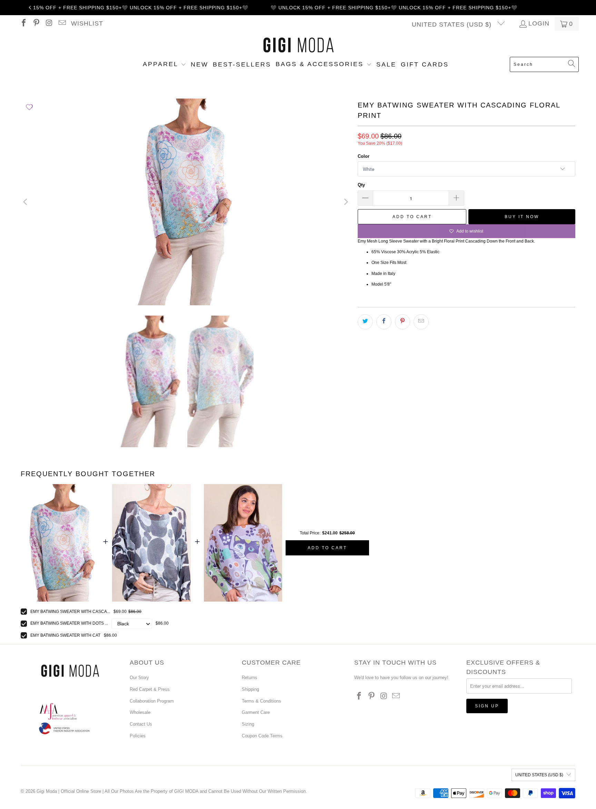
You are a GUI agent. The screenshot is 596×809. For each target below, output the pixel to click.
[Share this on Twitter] (365, 321)
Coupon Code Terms (262, 735)
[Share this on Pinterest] (402, 321)
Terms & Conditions (261, 701)
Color (363, 156)
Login (538, 23)
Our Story (139, 677)
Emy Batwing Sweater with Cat (65, 635)
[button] (164, 65)
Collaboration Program (152, 701)
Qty (361, 184)
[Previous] (25, 202)
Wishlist (87, 23)
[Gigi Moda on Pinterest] (36, 23)
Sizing (248, 724)
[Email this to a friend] (421, 321)
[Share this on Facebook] (383, 321)
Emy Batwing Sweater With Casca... (70, 611)
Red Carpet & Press (150, 689)
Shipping (250, 689)
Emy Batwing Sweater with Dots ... (69, 623)
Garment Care (256, 712)
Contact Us (141, 724)
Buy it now (522, 216)
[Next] (345, 202)
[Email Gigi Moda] (61, 23)
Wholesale (140, 712)
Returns (249, 677)
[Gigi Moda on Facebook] (23, 23)
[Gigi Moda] (298, 45)
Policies (138, 735)
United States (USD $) (453, 24)
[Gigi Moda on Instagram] (48, 23)
